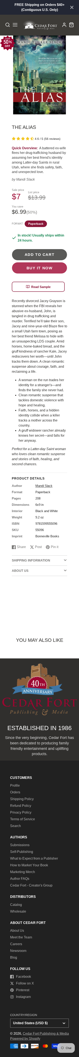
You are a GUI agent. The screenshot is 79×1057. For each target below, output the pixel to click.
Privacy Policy (20, 812)
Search (15, 826)
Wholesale (18, 911)
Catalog (16, 904)
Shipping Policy (22, 799)
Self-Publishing (21, 852)
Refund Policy (20, 805)
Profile (15, 785)
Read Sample (41, 287)
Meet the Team (21, 937)
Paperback (35, 223)
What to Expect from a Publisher (34, 858)
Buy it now (40, 268)
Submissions (19, 845)
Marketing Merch (22, 872)
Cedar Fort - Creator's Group (31, 885)
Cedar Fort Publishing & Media (46, 1033)
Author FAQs (19, 878)
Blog (13, 957)
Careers (16, 944)
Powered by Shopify (25, 1038)
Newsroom (18, 951)
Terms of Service (22, 819)
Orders (15, 792)
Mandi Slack (25, 179)
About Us (17, 930)
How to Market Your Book (29, 865)
